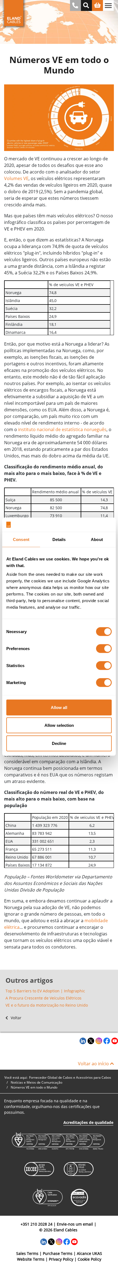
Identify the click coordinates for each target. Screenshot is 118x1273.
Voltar (15, 1017)
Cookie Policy (89, 1259)
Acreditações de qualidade (88, 1122)
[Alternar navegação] (108, 5)
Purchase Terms (57, 1253)
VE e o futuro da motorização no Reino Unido (46, 1005)
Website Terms (30, 1259)
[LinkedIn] (82, 1040)
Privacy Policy (61, 1259)
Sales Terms (27, 1253)
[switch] (104, 648)
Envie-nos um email (75, 1224)
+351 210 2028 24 (36, 1224)
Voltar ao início (94, 1064)
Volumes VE (16, 178)
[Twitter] (90, 1040)
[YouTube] (114, 1040)
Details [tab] (59, 539)
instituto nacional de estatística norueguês (62, 429)
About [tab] (97, 539)
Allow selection (59, 725)
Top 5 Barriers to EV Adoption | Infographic (45, 990)
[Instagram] (98, 1040)
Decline (59, 743)
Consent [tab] (21, 539)
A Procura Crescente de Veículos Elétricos (43, 998)
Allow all (59, 707)
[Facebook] (106, 1040)
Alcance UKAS (89, 1253)
